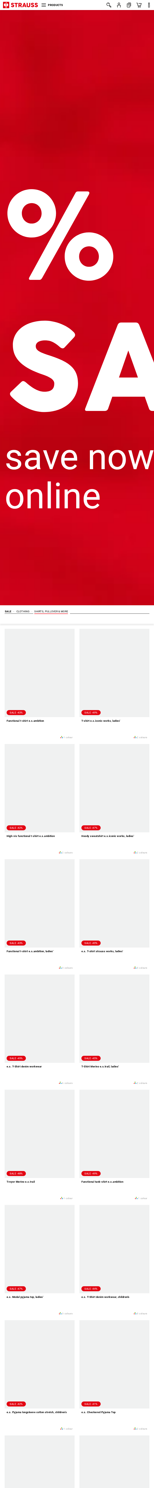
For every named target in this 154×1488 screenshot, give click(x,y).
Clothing (22, 611)
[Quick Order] (129, 5)
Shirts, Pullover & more (51, 611)
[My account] (119, 5)
